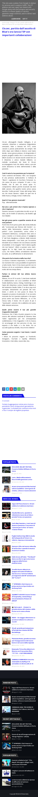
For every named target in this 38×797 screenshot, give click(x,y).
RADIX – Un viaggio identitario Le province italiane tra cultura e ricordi (23, 620)
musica (12, 22)
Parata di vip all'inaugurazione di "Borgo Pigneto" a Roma (23, 735)
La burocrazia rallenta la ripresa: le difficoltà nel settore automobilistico (23, 782)
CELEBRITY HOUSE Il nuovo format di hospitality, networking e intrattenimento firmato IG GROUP (24, 598)
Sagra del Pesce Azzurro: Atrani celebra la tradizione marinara (23, 505)
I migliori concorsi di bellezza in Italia (23, 772)
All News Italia (24, 794)
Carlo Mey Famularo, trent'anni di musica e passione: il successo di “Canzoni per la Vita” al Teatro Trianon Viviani (23, 526)
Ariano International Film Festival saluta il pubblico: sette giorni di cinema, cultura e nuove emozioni (24, 489)
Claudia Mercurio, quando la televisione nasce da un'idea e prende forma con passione (22, 515)
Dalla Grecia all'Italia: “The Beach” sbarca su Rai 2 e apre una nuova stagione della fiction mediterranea (24, 560)
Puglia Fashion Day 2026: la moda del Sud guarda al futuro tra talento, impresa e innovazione (23, 538)
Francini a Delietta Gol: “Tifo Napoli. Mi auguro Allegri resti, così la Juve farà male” (23, 762)
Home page (5, 22)
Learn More (15, 19)
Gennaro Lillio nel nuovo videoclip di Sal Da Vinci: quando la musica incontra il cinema (24, 548)
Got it (25, 19)
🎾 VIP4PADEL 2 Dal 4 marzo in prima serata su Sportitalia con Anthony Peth (23, 586)
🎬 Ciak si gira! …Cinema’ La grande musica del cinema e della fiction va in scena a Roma (23, 609)
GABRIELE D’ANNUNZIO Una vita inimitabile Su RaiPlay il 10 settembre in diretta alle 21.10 (23, 662)
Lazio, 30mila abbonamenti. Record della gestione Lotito (22, 478)
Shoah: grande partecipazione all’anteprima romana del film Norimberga (23, 630)
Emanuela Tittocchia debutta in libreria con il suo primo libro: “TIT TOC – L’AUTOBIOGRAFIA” (23, 651)
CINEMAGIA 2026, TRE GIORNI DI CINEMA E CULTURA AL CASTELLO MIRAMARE (23, 709)
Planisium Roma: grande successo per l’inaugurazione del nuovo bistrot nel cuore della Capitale (24, 641)
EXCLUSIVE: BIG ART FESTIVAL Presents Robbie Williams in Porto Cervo (24, 469)
